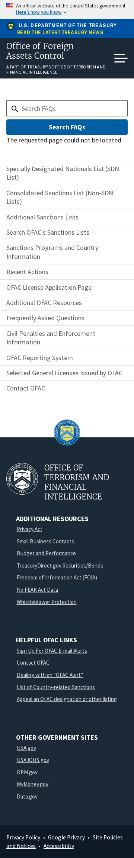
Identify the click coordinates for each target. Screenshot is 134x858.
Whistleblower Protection (47, 601)
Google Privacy (67, 837)
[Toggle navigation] (121, 58)
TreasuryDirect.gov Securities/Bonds (60, 565)
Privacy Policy (23, 837)
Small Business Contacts (45, 541)
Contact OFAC (33, 662)
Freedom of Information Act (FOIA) (57, 577)
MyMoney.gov (32, 784)
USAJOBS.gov (33, 760)
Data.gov (27, 796)
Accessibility (59, 845)
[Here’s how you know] (67, 9)
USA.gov (26, 747)
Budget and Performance (46, 553)
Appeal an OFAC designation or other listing (67, 699)
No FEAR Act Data (37, 589)
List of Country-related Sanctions (56, 687)
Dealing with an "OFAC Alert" (50, 674)
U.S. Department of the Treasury (68, 25)
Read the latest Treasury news (60, 32)
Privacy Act (29, 529)
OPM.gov (27, 772)
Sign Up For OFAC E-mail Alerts (52, 650)
